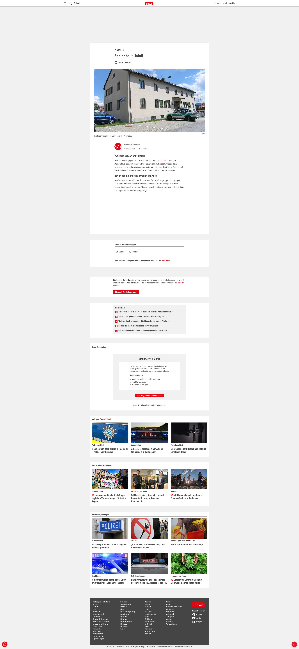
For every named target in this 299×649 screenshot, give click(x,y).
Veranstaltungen (171, 624)
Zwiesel (163, 160)
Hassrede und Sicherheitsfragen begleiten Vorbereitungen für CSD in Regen (109, 498)
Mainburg (123, 619)
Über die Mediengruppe (100, 619)
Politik (147, 617)
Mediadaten (151, 647)
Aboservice (169, 609)
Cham (122, 609)
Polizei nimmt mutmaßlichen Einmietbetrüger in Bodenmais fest (142, 330)
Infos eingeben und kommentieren (149, 395)
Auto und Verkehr (150, 631)
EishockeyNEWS (98, 626)
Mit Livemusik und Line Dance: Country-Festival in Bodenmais (187, 497)
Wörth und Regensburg (127, 612)
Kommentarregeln (99, 614)
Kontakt (95, 607)
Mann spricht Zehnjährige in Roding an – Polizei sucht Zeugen (110, 450)
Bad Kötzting (124, 614)
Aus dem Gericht (150, 614)
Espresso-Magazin (99, 639)
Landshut (123, 607)
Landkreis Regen (105, 465)
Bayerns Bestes (98, 634)
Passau (122, 629)
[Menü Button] (65, 3)
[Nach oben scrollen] (294, 644)
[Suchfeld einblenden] (70, 3)
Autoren (95, 604)
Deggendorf (124, 626)
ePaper (168, 604)
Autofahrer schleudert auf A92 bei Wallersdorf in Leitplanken (147, 450)
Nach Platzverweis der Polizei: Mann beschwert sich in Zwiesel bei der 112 (149, 581)
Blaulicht (148, 607)
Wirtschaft (148, 624)
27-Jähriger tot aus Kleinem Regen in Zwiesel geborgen (109, 546)
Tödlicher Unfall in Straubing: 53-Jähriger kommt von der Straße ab (143, 321)
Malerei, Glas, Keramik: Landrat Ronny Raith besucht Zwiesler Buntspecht (147, 498)
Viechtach (123, 617)
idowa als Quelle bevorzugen (126, 292)
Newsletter (96, 612)
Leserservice (170, 612)
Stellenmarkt (170, 614)
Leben (147, 626)
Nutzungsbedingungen (138, 647)
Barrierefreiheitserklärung (165, 647)
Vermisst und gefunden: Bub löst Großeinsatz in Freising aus (141, 316)
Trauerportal (170, 617)
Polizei (77, 3)
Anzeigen (169, 619)
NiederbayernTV (98, 631)
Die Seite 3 (148, 612)
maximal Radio (97, 629)
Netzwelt (148, 634)
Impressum (110, 647)
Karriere (95, 609)
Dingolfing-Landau (126, 621)
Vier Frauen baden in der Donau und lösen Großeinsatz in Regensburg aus (146, 312)
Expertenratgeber (98, 636)
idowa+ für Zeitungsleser (174, 607)
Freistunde (148, 619)
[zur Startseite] (199, 604)
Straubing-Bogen (125, 604)
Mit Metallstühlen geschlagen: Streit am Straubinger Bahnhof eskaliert (109, 581)
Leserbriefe (96, 617)
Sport (147, 609)
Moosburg (123, 624)
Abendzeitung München (100, 624)
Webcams (169, 621)
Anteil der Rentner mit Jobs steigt (187, 544)
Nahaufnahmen (150, 621)
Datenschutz (120, 647)
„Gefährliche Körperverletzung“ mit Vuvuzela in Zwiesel (148, 546)
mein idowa (166, 261)
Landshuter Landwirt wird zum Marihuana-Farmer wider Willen (186, 581)
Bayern (147, 604)
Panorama (148, 629)
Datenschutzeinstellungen (183, 647)
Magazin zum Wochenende (101, 621)
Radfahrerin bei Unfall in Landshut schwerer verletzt (138, 326)
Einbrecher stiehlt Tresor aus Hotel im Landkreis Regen (188, 450)
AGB (127, 647)
